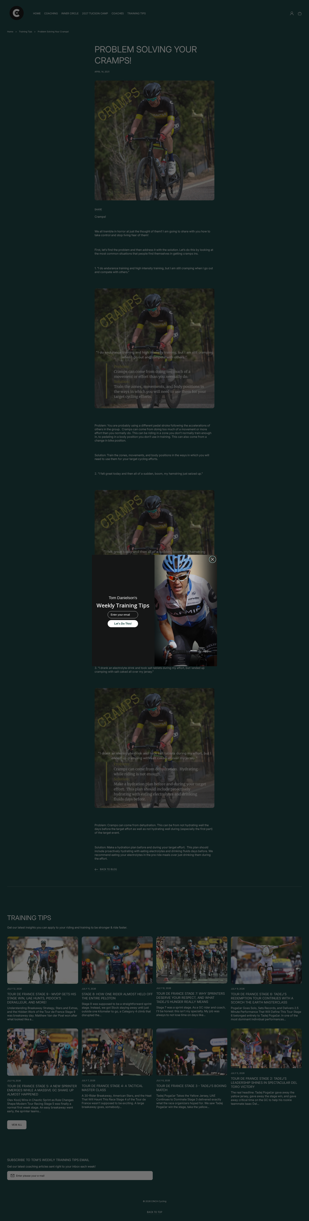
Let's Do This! (123, 623)
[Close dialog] (212, 559)
